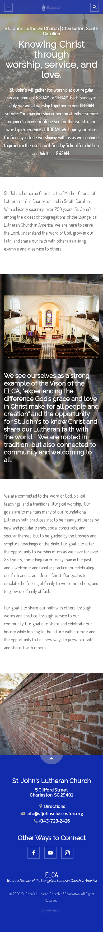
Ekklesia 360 (51, 910)
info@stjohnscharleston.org (54, 813)
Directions (54, 806)
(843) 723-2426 (54, 821)
